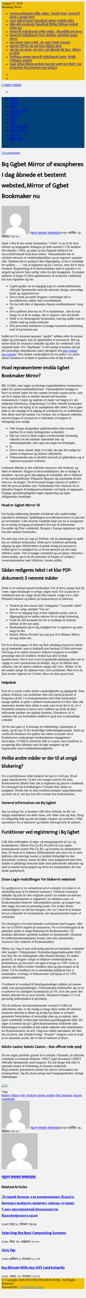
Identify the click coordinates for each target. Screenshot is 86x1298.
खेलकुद (14, 135)
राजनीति (15, 115)
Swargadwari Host (31, 1287)
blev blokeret (29, 1095)
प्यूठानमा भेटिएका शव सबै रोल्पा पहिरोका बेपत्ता (36, 46)
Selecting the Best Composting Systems (34, 1233)
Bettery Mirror (11, 1095)
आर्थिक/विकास (18, 127)
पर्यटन (13, 123)
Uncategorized (11, 153)
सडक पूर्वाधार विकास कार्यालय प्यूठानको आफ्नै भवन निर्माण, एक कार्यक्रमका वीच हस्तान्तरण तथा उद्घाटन (45, 66)
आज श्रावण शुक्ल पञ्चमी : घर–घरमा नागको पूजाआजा (40, 42)
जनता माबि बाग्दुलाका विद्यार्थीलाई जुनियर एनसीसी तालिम (42, 21)
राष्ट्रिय (14, 103)
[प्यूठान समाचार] (11, 85)
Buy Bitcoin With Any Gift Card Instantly (33, 1268)
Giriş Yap (8, 1250)
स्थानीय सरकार (19, 111)
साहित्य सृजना (18, 131)
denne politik (46, 1095)
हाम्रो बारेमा (16, 139)
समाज (13, 107)
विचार (13, 119)
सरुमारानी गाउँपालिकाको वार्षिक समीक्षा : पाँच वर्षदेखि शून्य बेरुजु (46, 31)
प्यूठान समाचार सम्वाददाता (45, 233)
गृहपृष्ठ (13, 99)
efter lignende (63, 1095)
